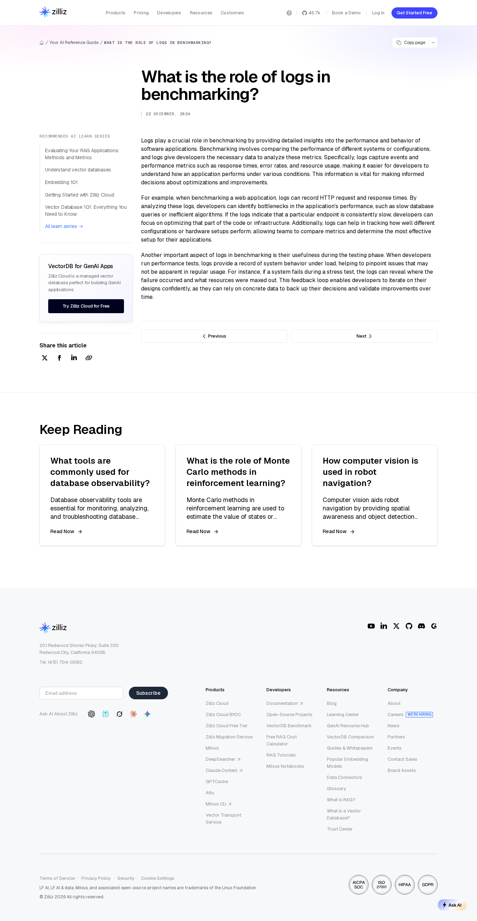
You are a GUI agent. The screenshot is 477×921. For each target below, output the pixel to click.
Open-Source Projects (289, 714)
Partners (396, 737)
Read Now (62, 531)
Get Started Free (414, 13)
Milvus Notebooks (285, 766)
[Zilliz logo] (53, 12)
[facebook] (59, 358)
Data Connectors (344, 777)
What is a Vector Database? (344, 814)
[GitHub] (408, 625)
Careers (396, 714)
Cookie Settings (157, 878)
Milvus (212, 748)
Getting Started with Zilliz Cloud (79, 195)
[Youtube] (371, 625)
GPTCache (217, 781)
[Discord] (421, 625)
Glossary (336, 788)
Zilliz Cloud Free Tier (227, 726)
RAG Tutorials (281, 755)
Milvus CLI (216, 804)
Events (395, 748)
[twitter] (44, 358)
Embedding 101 (61, 182)
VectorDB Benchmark (289, 726)
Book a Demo (346, 13)
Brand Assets (402, 770)
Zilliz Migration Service (229, 737)
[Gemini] (147, 713)
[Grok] (119, 713)
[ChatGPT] (91, 713)
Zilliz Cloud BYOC (223, 714)
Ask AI (455, 905)
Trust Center (340, 829)
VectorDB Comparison (350, 737)
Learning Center (343, 714)
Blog (332, 703)
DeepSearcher (220, 759)
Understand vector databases (78, 170)
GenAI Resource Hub (348, 726)
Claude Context (221, 770)
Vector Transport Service (223, 818)
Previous (217, 336)
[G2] (434, 625)
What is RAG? (341, 800)
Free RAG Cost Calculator (281, 740)
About (394, 703)
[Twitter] (396, 625)
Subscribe (148, 693)
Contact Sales (402, 759)
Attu (210, 793)
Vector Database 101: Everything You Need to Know (86, 210)
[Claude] (133, 713)
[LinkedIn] (383, 625)
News (393, 726)
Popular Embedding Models (347, 762)
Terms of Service (57, 878)
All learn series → (64, 226)
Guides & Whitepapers (350, 748)
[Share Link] (88, 358)
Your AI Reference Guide (74, 42)
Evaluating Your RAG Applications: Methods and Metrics (82, 154)
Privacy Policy (96, 878)
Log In (378, 13)
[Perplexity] (105, 713)
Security (125, 878)
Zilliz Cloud (217, 703)
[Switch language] (289, 13)
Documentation (282, 703)
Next (361, 336)
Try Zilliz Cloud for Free (86, 306)
